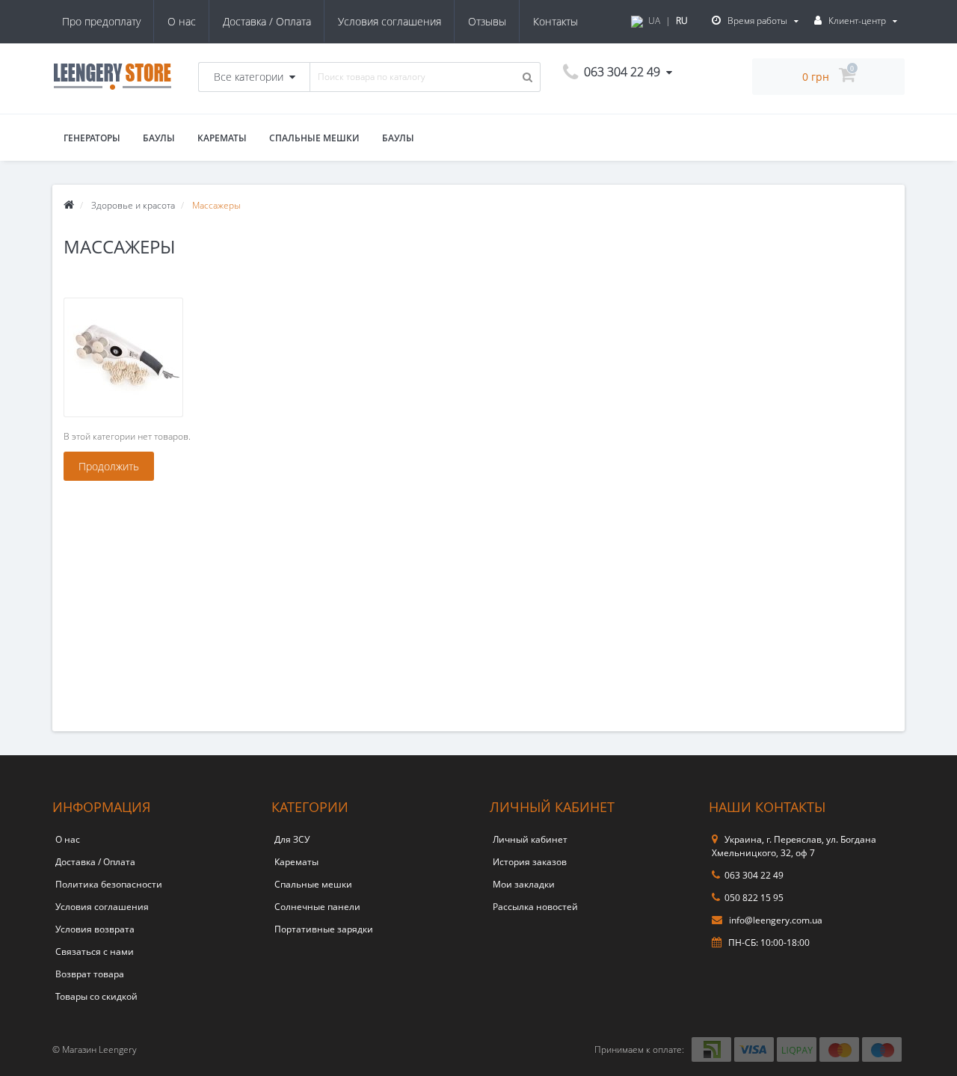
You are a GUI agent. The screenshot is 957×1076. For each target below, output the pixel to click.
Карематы (222, 138)
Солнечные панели (317, 906)
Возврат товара (89, 974)
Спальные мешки (314, 138)
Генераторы (92, 138)
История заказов (530, 861)
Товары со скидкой (96, 996)
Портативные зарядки (323, 929)
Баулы (159, 138)
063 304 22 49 (754, 875)
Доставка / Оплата (267, 21)
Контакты (555, 21)
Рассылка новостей (535, 906)
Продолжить (109, 466)
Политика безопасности (108, 884)
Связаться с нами (94, 951)
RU (682, 20)
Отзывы (487, 21)
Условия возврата (95, 929)
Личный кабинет (530, 839)
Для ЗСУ (292, 839)
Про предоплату (101, 21)
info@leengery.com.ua (774, 920)
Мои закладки (524, 884)
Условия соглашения (389, 21)
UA (654, 20)
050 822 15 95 (754, 897)
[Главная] (69, 205)
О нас (181, 21)
